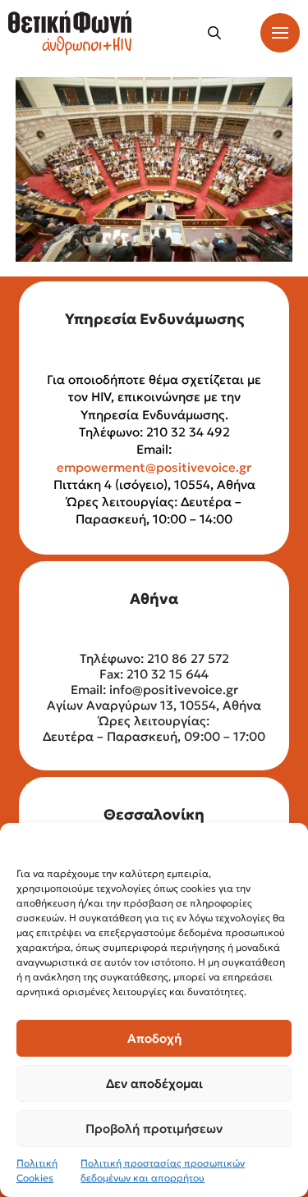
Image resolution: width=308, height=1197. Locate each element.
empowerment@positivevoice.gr (154, 467)
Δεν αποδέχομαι (154, 1083)
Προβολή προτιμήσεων (154, 1128)
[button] (214, 33)
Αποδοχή (154, 1038)
